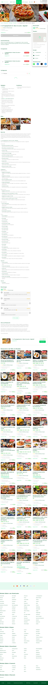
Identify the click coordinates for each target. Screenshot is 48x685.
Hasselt (13, 637)
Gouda (13, 614)
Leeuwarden (26, 599)
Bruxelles (1, 639)
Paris (25, 669)
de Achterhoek (2, 616)
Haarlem (13, 620)
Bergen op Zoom (3, 610)
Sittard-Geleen (38, 597)
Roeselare (37, 631)
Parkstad (25, 616)
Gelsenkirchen (14, 656)
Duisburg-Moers (15, 648)
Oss (24, 612)
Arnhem (1, 607)
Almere (1, 599)
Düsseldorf (14, 652)
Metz (25, 665)
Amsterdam (2, 603)
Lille (13, 671)
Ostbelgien (38, 629)
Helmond (13, 623)
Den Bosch (2, 621)
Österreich (2, 677)
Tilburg (37, 599)
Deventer (13, 597)
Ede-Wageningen (15, 605)
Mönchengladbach (39, 648)
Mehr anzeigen (15, 317)
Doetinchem (14, 599)
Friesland (13, 612)
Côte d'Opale (2, 671)
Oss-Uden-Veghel (27, 614)
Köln (25, 652)
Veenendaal (38, 608)
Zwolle (37, 623)
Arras (1, 667)
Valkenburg (38, 607)
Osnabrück (38, 654)
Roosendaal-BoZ (27, 620)
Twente (37, 601)
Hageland (13, 633)
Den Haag (1, 623)
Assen (1, 608)
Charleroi (1, 640)
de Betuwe (2, 618)
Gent (13, 631)
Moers (25, 656)
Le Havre (13, 669)
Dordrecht (13, 601)
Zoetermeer (38, 621)
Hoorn (25, 597)
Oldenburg (38, 652)
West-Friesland (38, 616)
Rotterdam (26, 621)
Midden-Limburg (27, 605)
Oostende (25, 642)
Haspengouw (14, 635)
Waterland (38, 614)
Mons (25, 637)
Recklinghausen (38, 656)
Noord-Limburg (26, 610)
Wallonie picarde (39, 640)
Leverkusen (26, 654)
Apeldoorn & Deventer (4, 605)
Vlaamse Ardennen (39, 637)
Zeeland (37, 620)
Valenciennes (38, 669)
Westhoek (38, 642)
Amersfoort (2, 601)
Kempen (13, 639)
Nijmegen (25, 607)
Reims (25, 671)
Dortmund (1, 658)
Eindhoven (14, 607)
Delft (1, 620)
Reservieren (42, 341)
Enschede (13, 608)
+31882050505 (43, 682)
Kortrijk (13, 640)
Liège (25, 631)
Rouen (37, 665)
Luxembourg (26, 633)
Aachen (1, 648)
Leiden (25, 601)
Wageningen (38, 612)
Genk (13, 629)
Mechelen (25, 635)
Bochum (1, 654)
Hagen (13, 658)
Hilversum (26, 595)
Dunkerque (14, 665)
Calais (1, 669)
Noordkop (25, 608)
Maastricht (26, 603)
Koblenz (25, 648)
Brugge (1, 635)
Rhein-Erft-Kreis (39, 658)
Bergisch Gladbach (3, 652)
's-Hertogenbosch (39, 595)
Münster (37, 650)
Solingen (1, 659)
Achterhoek (2, 595)
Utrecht (37, 605)
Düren (13, 650)
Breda (1, 614)
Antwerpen (2, 631)
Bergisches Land (3, 650)
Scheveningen (26, 623)
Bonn (1, 656)
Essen (13, 654)
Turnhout (37, 635)
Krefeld (25, 650)
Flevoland (13, 610)
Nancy (25, 667)
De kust (1, 642)
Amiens (1, 665)
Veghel (37, 610)
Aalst (1, 629)
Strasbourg (38, 667)
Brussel (1, 637)
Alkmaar (1, 597)
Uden (37, 603)
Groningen (14, 618)
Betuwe (1, 612)
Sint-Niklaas (38, 633)
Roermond (26, 618)
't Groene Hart (14, 616)
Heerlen (13, 621)
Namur (25, 639)
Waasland (37, 639)
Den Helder (14, 595)
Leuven (25, 629)
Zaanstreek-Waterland (40, 618)
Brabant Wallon (2, 633)
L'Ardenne (14, 642)
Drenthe (13, 603)
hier (5, 98)
